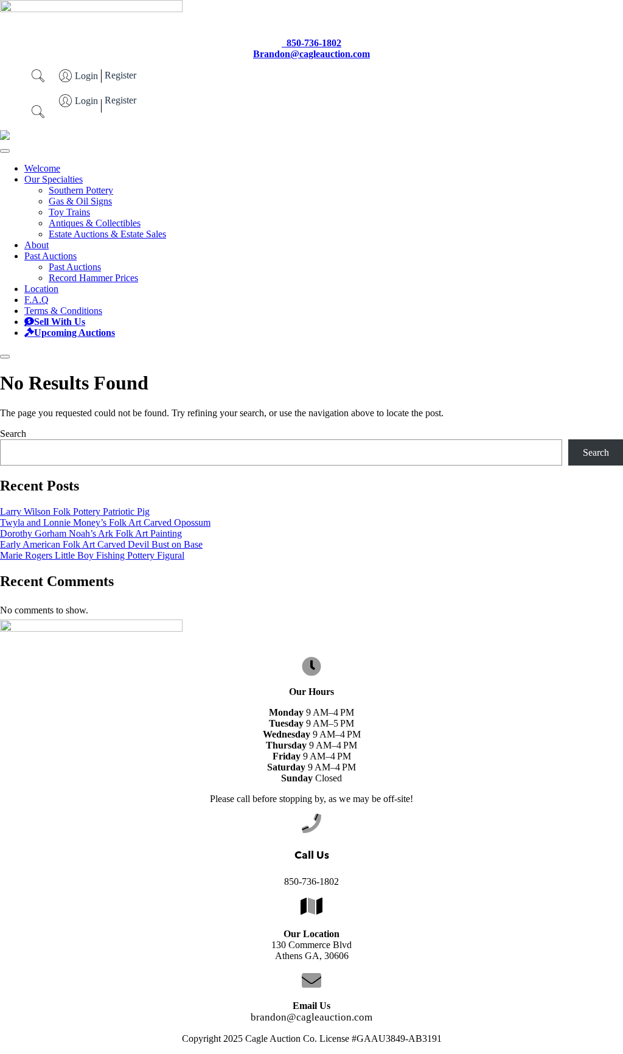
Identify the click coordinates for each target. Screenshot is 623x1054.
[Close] (5, 356)
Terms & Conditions (63, 310)
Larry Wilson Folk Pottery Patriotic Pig (75, 511)
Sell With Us (59, 322)
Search (13, 433)
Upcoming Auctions (74, 333)
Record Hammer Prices (93, 278)
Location (41, 289)
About (36, 245)
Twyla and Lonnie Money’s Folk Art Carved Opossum (105, 522)
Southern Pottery (81, 190)
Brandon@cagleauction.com (311, 54)
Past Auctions (50, 256)
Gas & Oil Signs (80, 201)
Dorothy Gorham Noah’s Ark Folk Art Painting (91, 533)
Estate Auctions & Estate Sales (107, 234)
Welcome (42, 168)
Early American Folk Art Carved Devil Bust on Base (101, 544)
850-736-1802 (314, 43)
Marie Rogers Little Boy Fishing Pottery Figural (92, 555)
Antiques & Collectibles (95, 223)
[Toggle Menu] (5, 151)
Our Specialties (53, 179)
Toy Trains (69, 212)
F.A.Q (36, 300)
